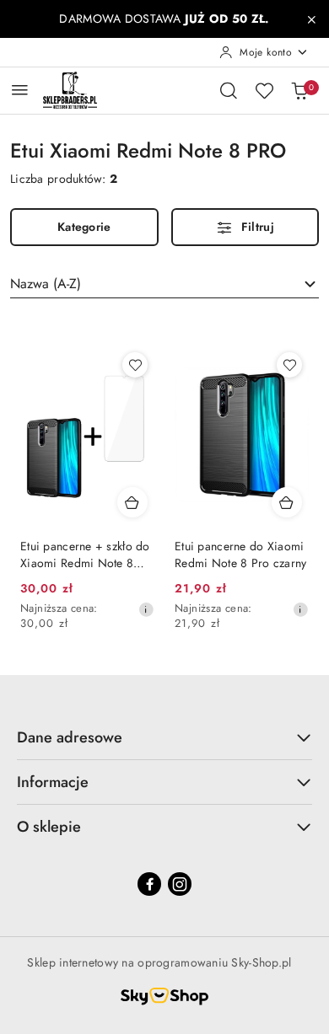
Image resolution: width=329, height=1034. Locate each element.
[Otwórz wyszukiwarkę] (228, 90)
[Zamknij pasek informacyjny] (311, 19)
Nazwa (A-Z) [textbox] (45, 283)
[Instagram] (179, 884)
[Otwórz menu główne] (20, 89)
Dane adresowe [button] (69, 737)
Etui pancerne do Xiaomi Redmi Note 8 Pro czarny (240, 554)
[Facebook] (149, 884)
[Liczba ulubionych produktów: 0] (264, 90)
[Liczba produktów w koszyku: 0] (299, 90)
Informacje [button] (53, 782)
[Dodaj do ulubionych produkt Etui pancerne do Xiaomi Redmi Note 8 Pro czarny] (289, 365)
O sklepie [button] (49, 827)
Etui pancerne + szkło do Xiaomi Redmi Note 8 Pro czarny (85, 554)
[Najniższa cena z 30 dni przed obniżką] (146, 609)
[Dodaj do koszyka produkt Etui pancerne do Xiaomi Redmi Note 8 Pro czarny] (287, 502)
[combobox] (164, 284)
